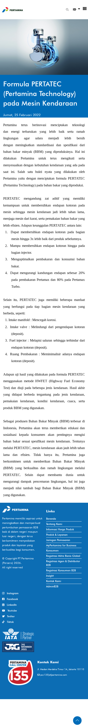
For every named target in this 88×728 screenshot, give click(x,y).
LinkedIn (10, 604)
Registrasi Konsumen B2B (61, 570)
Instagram (11, 593)
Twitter (10, 616)
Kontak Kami (53, 581)
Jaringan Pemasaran (58, 540)
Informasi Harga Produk (60, 529)
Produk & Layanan (56, 534)
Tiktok (9, 621)
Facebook (11, 599)
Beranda (51, 518)
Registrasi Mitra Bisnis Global (63, 555)
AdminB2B (52, 586)
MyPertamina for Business (61, 545)
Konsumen (52, 550)
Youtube (11, 610)
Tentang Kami (54, 524)
